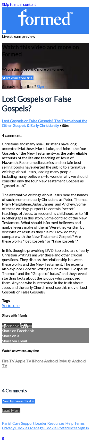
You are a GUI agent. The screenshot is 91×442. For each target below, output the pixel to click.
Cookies (22, 427)
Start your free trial (17, 77)
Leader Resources (50, 423)
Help (69, 423)
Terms (79, 423)
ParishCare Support (18, 423)
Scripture (11, 305)
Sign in (42, 86)
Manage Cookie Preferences (54, 427)
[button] (4, 31)
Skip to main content (19, 4)
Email (27, 325)
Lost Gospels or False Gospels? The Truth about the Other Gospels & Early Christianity (44, 123)
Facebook (11, 325)
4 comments (12, 135)
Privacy (8, 427)
